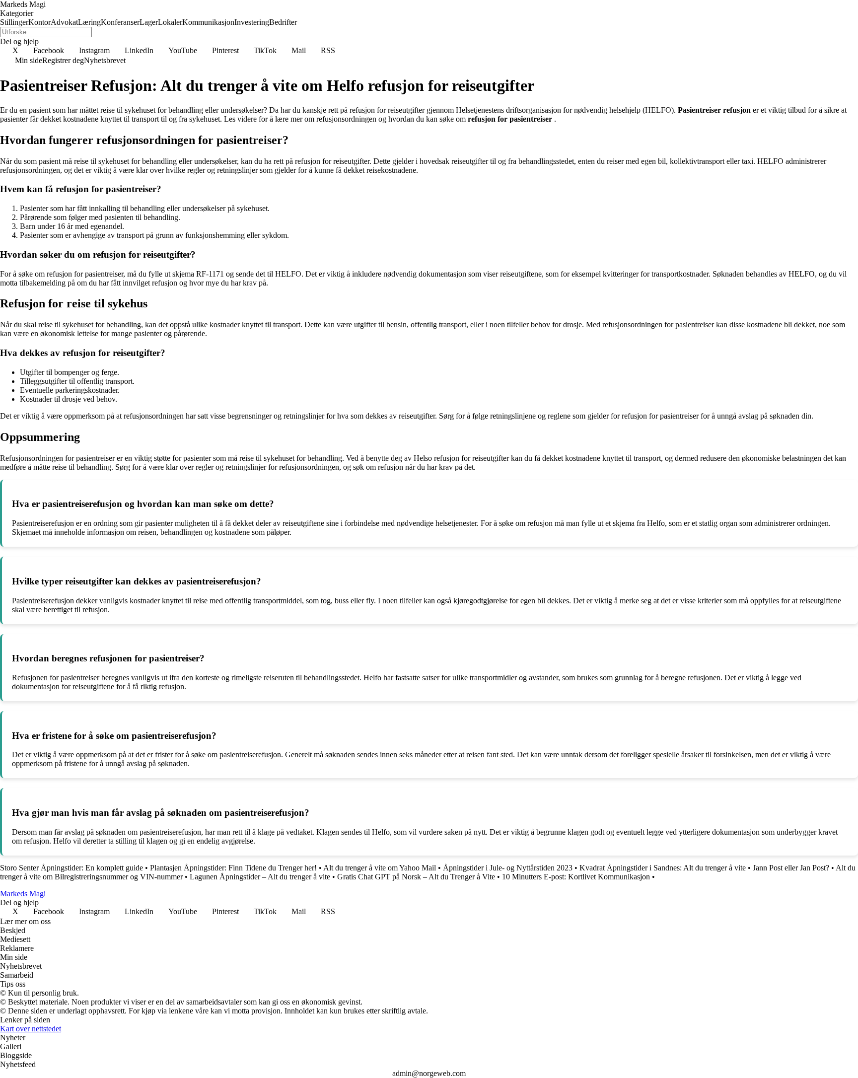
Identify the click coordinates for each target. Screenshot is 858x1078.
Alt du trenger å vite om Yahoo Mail (379, 867)
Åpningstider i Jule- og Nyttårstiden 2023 (507, 867)
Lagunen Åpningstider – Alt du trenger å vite (260, 876)
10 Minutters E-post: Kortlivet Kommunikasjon (576, 876)
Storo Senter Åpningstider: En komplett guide (71, 867)
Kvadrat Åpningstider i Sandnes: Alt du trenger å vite (662, 867)
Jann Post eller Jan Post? (791, 867)
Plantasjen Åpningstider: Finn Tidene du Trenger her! (233, 867)
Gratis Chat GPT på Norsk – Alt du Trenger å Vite (416, 876)
